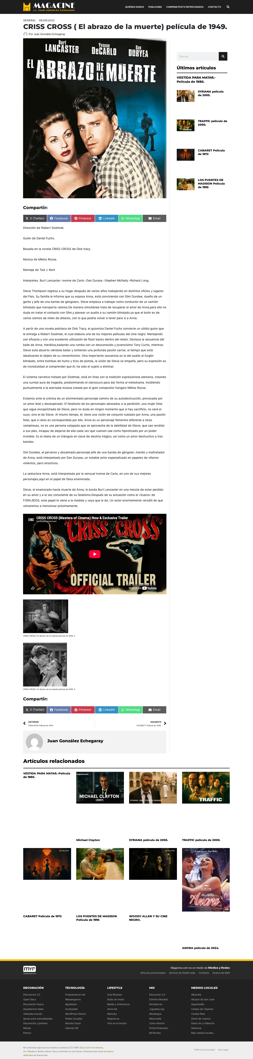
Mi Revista (155, 1032)
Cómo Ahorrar (157, 1023)
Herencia (196, 1028)
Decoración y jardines (35, 1023)
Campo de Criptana (202, 1009)
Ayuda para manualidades (37, 1018)
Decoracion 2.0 (31, 994)
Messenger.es (73, 999)
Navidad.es (155, 1004)
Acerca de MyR (221, 972)
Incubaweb (71, 1009)
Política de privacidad (204, 1049)
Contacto (204, 972)
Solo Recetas (114, 994)
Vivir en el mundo (116, 1023)
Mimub (27, 1028)
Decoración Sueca (33, 1004)
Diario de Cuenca (200, 1018)
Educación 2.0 (157, 994)
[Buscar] (223, 56)
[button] (228, 7)
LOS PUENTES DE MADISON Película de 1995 (211, 183)
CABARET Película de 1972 (42, 916)
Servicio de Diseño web (182, 972)
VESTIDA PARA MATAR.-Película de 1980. (196, 79)
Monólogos (155, 1013)
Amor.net (112, 1009)
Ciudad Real (198, 1013)
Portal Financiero (158, 1028)
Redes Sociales (73, 1018)
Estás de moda (115, 999)
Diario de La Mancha (202, 1023)
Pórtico (27, 1032)
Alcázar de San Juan (202, 999)
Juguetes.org (156, 1009)
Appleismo (71, 1004)
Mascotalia (155, 1018)
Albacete (196, 994)
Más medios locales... (203, 1032)
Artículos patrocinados (153, 972)
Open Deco (29, 999)
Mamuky (112, 1013)
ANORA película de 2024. (200, 948)
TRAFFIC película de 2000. (201, 840)
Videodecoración (32, 1013)
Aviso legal (223, 1049)
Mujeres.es (113, 1018)
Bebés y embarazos (118, 1004)
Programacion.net (75, 994)
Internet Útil (71, 1028)
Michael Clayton (88, 840)
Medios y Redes (219, 967)
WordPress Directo (75, 1013)
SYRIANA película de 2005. (148, 840)
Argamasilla (197, 1004)
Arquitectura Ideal (33, 1009)
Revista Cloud (73, 1023)
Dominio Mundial (158, 999)
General (29, 20)
